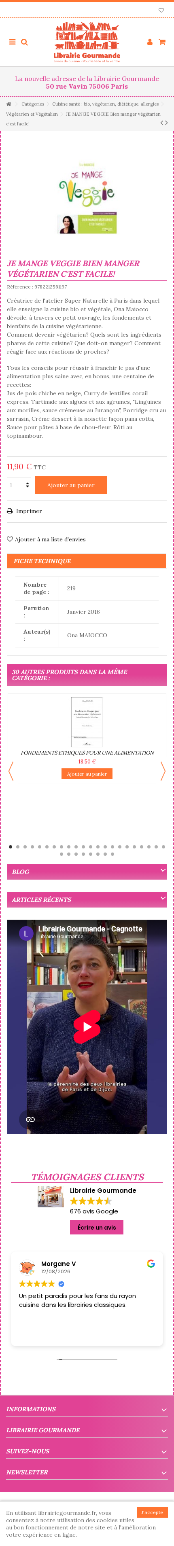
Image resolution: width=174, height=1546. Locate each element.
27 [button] (90, 854)
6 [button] (47, 846)
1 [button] (10, 846)
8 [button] (61, 846)
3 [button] (25, 846)
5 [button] (39, 846)
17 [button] (127, 846)
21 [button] (156, 846)
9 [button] (68, 846)
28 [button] (98, 854)
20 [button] (149, 846)
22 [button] (163, 846)
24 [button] (68, 854)
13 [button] (98, 846)
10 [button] (76, 846)
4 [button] (32, 846)
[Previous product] (161, 122)
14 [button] (105, 846)
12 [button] (90, 846)
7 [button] (54, 846)
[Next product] (166, 122)
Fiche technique (41, 561)
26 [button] (83, 854)
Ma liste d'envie (161, 11)
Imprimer (28, 511)
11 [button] (83, 846)
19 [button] (141, 846)
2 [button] (17, 846)
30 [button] (112, 854)
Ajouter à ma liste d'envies (50, 539)
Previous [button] (11, 771)
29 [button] (105, 854)
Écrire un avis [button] (97, 1228)
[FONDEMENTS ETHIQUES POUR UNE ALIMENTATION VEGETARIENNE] (87, 722)
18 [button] (134, 846)
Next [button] (163, 771)
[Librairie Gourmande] (87, 42)
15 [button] (112, 846)
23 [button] (61, 854)
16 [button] (119, 846)
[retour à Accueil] (8, 104)
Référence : (20, 287)
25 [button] (76, 854)
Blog (20, 872)
